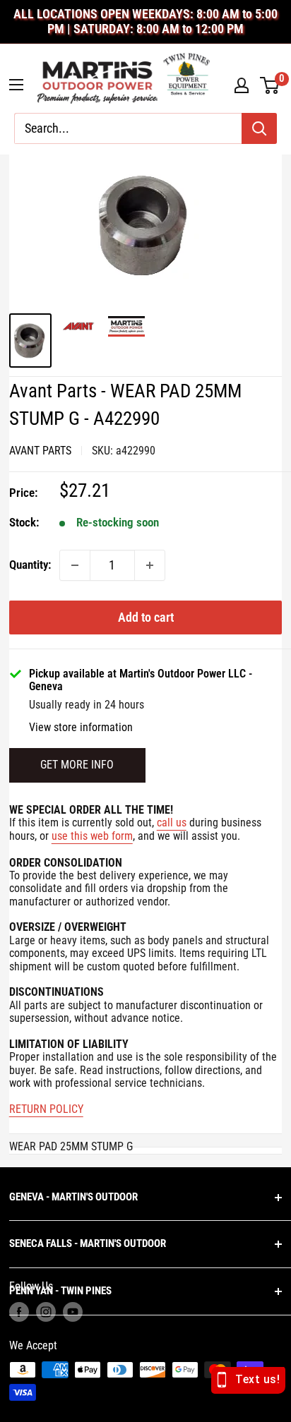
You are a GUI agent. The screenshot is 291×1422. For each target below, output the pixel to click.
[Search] (259, 128)
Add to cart (146, 617)
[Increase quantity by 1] (150, 565)
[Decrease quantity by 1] (75, 565)
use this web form (92, 836)
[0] (270, 85)
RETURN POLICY (46, 1109)
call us (171, 822)
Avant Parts (40, 450)
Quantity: (30, 565)
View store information (81, 727)
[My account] (241, 85)
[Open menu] (16, 84)
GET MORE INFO (77, 764)
